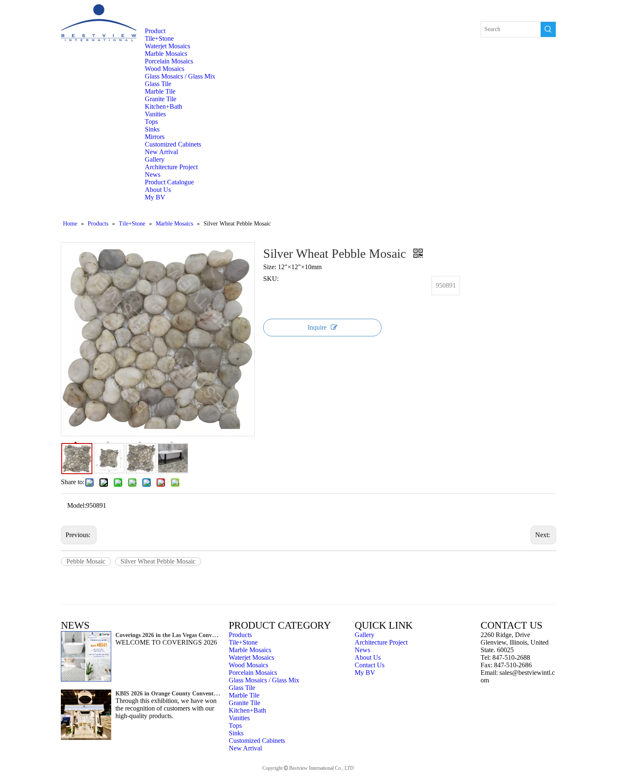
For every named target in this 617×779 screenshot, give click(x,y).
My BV (365, 672)
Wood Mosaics (164, 68)
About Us (368, 657)
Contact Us (369, 665)
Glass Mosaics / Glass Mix (180, 76)
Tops (151, 121)
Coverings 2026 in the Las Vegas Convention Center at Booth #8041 (201, 635)
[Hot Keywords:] (548, 29)
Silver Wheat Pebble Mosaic (158, 561)
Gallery (364, 634)
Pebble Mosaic (85, 561)
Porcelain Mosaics (169, 61)
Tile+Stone (159, 38)
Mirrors (155, 136)
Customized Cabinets (173, 144)
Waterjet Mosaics (167, 46)
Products (240, 634)
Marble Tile (160, 91)
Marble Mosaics (166, 53)
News (362, 649)
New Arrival (161, 151)
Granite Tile (160, 98)
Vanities (155, 114)
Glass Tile (158, 83)
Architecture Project (381, 642)
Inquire (317, 327)
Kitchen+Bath (163, 106)
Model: (76, 505)
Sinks (152, 129)
